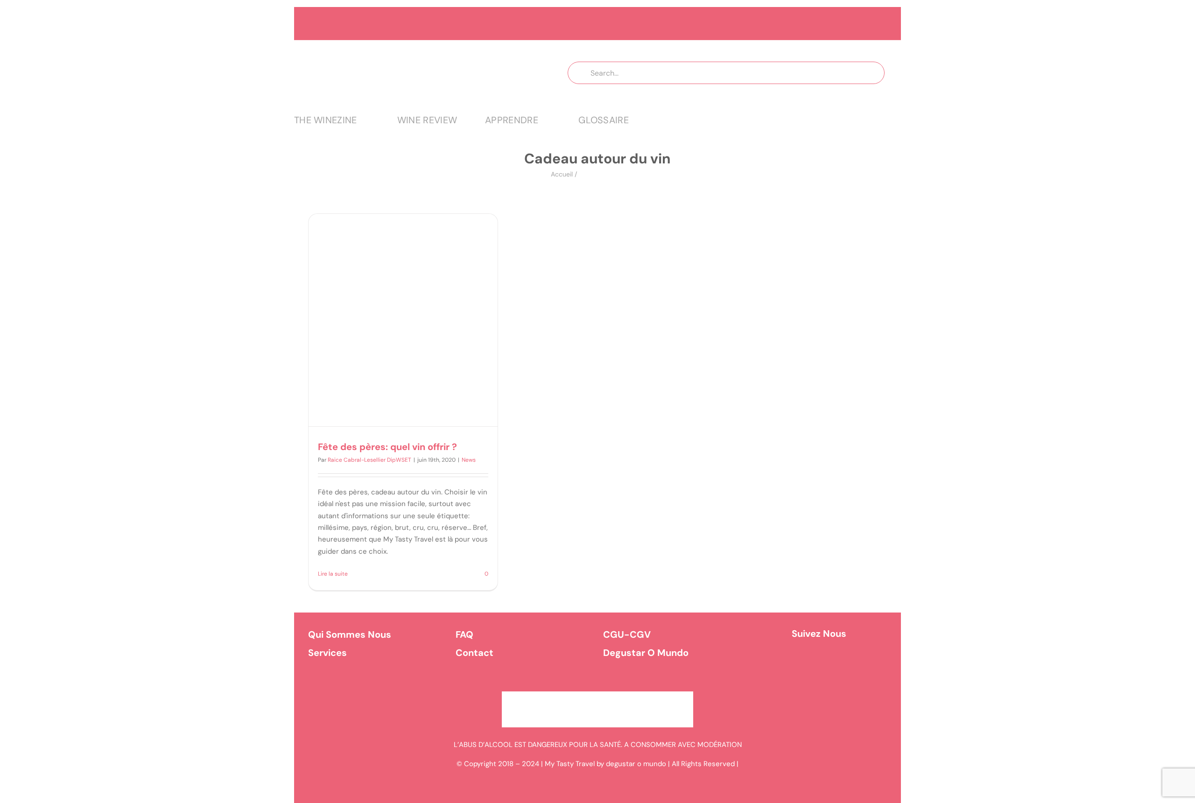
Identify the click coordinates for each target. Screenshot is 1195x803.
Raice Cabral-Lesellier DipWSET (369, 460)
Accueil (562, 174)
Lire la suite (333, 574)
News (469, 460)
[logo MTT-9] (411, 48)
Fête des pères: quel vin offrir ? (387, 447)
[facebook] (805, 662)
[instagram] (832, 662)
